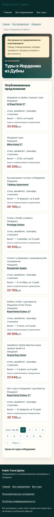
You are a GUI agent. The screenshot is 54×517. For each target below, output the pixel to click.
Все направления (24, 12)
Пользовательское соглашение (18, 494)
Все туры (41, 12)
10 (40, 436)
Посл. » (16, 443)
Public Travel (15, 4)
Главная (8, 12)
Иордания (36, 24)
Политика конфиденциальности (18, 501)
